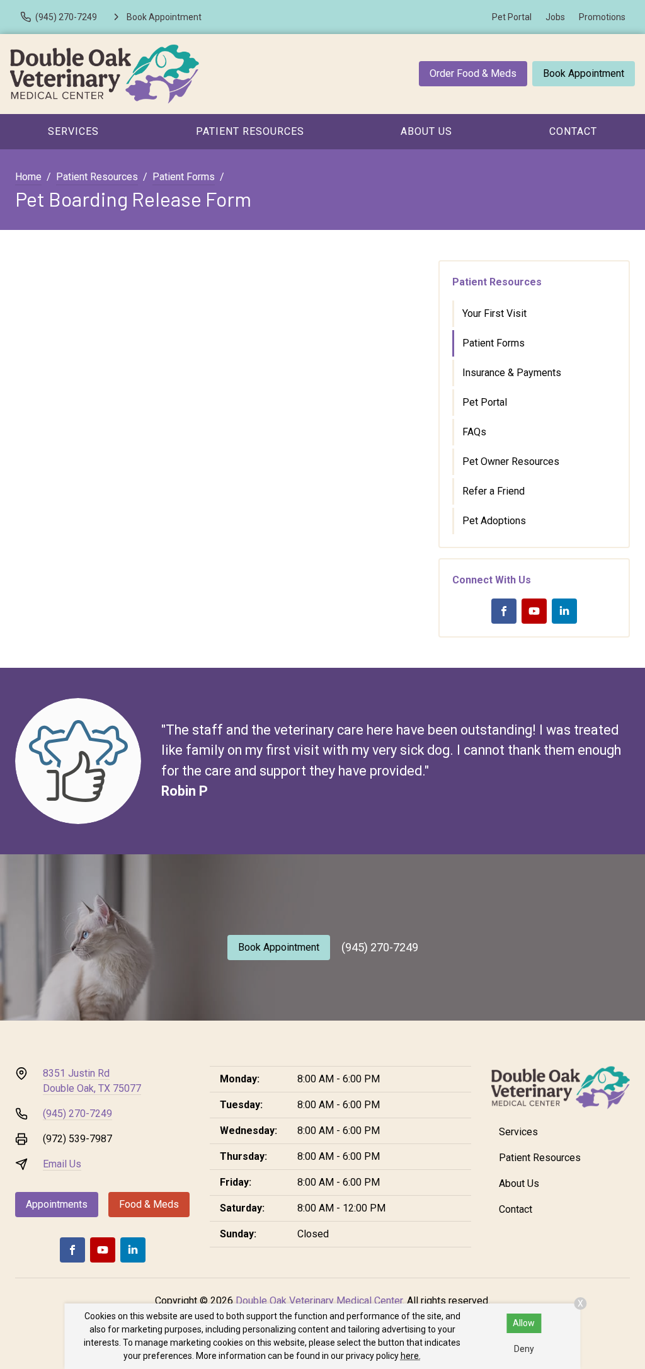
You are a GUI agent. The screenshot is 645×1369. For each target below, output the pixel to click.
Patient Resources (250, 131)
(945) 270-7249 (379, 947)
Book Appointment (583, 73)
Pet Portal (512, 17)
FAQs (474, 432)
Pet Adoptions (494, 521)
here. (411, 1356)
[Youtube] (534, 611)
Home (28, 177)
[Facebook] (504, 611)
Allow (524, 1323)
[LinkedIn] (564, 611)
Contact (515, 1209)
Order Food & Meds (473, 73)
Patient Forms (183, 177)
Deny (524, 1349)
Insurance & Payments (511, 373)
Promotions (602, 17)
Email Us (62, 1164)
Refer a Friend (493, 491)
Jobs (555, 17)
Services (73, 131)
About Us (426, 131)
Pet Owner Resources (510, 461)
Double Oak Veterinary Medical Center (319, 1301)
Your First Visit (494, 313)
